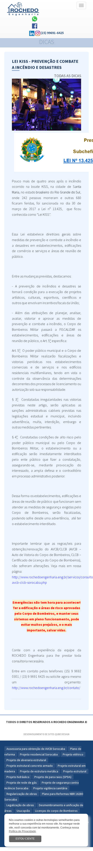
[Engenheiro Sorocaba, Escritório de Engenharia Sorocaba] (23, 7)
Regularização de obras (21, 794)
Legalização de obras (20, 805)
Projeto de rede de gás (21, 783)
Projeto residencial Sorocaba (39, 754)
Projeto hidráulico (17, 777)
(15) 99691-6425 (52, 33)
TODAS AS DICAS (67, 75)
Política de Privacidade (22, 831)
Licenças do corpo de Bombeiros (56, 811)
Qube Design (62, 734)
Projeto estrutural (74, 771)
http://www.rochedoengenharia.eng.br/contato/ (46, 688)
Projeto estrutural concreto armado (29, 766)
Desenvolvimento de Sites (39, 734)
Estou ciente (25, 838)
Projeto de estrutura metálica (39, 771)
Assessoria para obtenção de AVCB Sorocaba (35, 749)
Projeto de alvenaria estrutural (26, 760)
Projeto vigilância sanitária (50, 788)
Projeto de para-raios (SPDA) (52, 777)
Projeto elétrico (73, 754)
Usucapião (23, 811)
